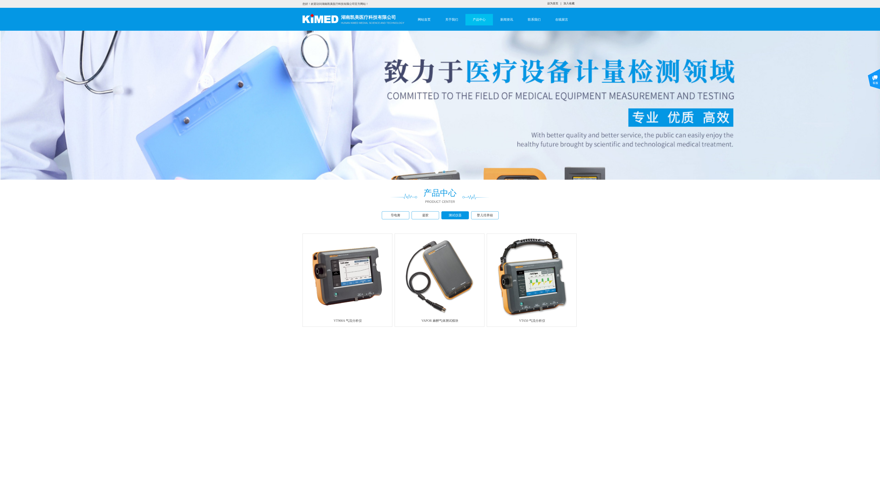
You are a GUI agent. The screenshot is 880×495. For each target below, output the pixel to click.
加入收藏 (569, 3)
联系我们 (534, 19)
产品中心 (479, 19)
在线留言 (561, 19)
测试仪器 (455, 215)
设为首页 (552, 3)
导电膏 (395, 215)
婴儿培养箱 (485, 215)
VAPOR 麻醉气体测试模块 (439, 320)
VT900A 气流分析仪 (348, 320)
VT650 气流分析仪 (532, 320)
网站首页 (424, 19)
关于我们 (451, 19)
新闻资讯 (506, 19)
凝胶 (425, 215)
